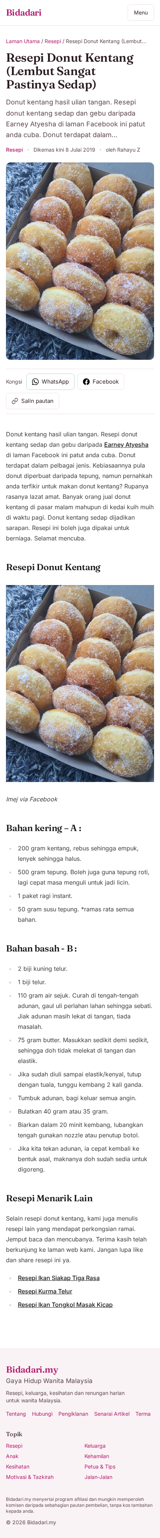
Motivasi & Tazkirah (30, 1477)
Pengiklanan (73, 1414)
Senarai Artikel (111, 1414)
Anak (12, 1456)
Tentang (16, 1414)
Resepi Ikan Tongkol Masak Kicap (65, 1304)
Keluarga (95, 1445)
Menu (141, 12)
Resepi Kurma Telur (45, 1291)
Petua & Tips (99, 1466)
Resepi (53, 41)
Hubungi (42, 1414)
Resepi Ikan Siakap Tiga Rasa (59, 1278)
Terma (143, 1414)
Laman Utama (23, 41)
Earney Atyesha (126, 444)
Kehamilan (96, 1456)
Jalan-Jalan (98, 1477)
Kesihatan (17, 1466)
